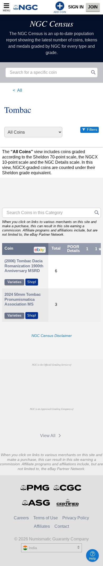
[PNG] (65, 377)
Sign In (76, 7)
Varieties (14, 282)
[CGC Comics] (68, 488)
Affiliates (42, 526)
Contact (61, 526)
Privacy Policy (75, 518)
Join (93, 7)
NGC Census (51, 23)
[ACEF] (51, 389)
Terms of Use (45, 518)
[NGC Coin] (27, 7)
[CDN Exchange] (40, 421)
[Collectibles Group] (67, 503)
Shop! (31, 282)
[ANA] (38, 377)
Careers (21, 518)
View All (48, 435)
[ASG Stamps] (36, 503)
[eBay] (65, 421)
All (19, 90)
